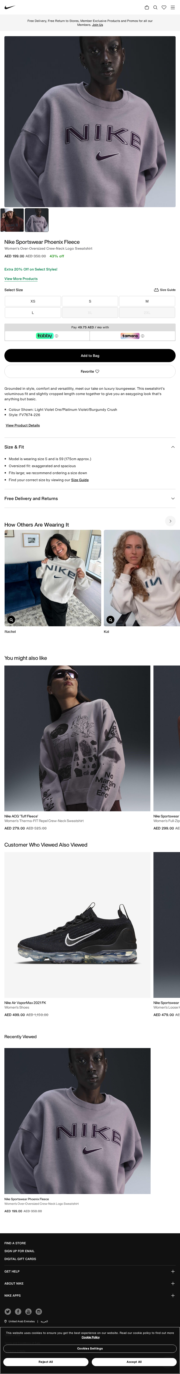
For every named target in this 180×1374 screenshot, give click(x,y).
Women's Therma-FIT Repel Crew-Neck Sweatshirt (44, 820)
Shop (136, 23)
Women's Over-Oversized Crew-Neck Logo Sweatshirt (41, 1203)
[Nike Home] (10, 7)
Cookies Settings (90, 1348)
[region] (90, 1350)
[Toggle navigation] (173, 7)
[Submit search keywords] (155, 7)
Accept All (134, 1362)
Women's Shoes (16, 1007)
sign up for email (19, 1251)
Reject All (46, 1362)
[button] (19, 1321)
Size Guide (80, 479)
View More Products (21, 278)
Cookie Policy (91, 1337)
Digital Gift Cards (20, 1259)
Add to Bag (90, 355)
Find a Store (15, 1243)
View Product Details (23, 425)
